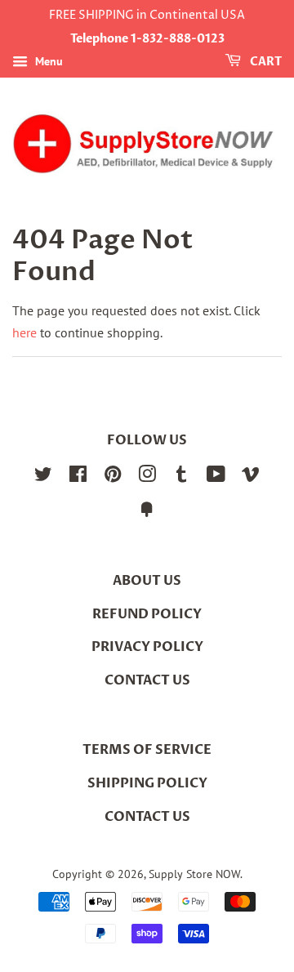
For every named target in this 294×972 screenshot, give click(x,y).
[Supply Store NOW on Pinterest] (113, 477)
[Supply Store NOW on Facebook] (78, 477)
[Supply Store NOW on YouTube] (216, 477)
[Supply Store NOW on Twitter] (43, 477)
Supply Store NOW (194, 874)
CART (264, 61)
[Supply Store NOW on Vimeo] (251, 477)
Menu (47, 61)
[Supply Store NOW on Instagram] (147, 477)
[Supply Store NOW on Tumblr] (181, 477)
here (24, 332)
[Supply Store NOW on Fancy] (147, 512)
